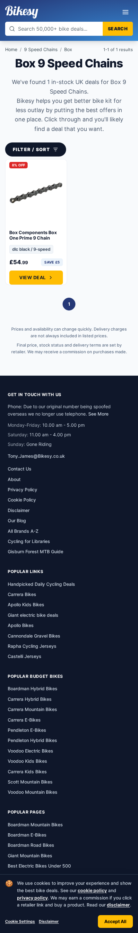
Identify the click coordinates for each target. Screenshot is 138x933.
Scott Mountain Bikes (30, 781)
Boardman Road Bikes (31, 845)
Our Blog (17, 520)
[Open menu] (125, 12)
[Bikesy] (21, 12)
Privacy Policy (22, 489)
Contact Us (19, 468)
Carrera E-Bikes (24, 720)
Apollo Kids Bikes (26, 604)
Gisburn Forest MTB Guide (35, 551)
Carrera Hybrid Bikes (30, 699)
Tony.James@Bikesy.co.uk (36, 456)
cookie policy (92, 890)
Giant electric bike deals (33, 615)
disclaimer (118, 904)
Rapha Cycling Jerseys (32, 646)
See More (98, 414)
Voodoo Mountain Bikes (32, 792)
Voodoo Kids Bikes (27, 761)
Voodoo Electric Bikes (30, 750)
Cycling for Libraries (29, 541)
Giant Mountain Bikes (30, 855)
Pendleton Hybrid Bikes (32, 740)
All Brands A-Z (23, 531)
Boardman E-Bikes (27, 834)
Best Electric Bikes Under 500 (39, 865)
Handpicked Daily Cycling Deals (41, 584)
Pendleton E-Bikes (27, 730)
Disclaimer (49, 921)
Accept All (115, 921)
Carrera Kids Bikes (27, 771)
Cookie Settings (20, 921)
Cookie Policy (22, 499)
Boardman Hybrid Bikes (32, 688)
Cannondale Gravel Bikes (34, 636)
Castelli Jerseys (24, 656)
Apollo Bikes (21, 625)
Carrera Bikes (22, 594)
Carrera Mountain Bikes (32, 709)
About (14, 479)
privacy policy (32, 897)
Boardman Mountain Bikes (35, 824)
